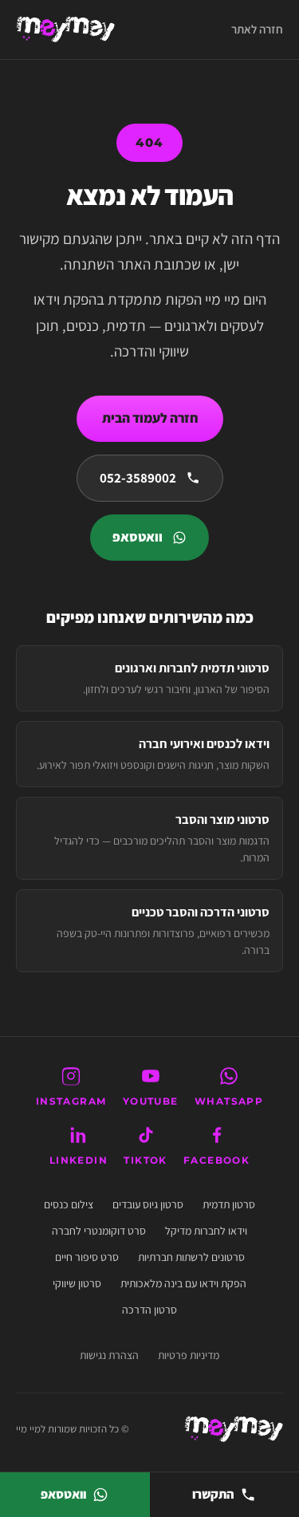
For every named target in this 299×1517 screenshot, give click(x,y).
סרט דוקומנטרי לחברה (99, 1230)
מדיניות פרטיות (188, 1355)
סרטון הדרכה (149, 1309)
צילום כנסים (68, 1204)
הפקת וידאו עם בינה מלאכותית (183, 1283)
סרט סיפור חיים (87, 1257)
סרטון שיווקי (77, 1283)
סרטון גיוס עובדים (147, 1204)
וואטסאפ (137, 537)
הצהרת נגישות (109, 1355)
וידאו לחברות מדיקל (206, 1230)
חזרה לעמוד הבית (150, 418)
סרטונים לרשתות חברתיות (191, 1257)
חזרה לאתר (257, 29)
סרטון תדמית (229, 1204)
